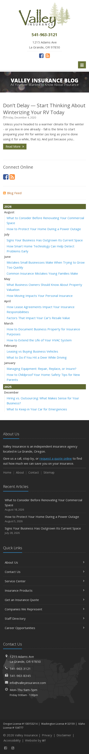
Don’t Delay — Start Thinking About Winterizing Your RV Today (44, 109)
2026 (8, 206)
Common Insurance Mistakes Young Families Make (42, 273)
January (10, 363)
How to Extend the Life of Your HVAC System (39, 340)
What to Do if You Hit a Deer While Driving (37, 357)
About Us (11, 562)
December (11, 392)
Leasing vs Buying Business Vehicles (32, 351)
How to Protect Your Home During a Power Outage (44, 229)
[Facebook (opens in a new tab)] (41, 55)
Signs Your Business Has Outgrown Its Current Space (45, 240)
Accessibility (12, 740)
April (7, 301)
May (7, 279)
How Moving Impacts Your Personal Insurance (40, 296)
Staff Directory (15, 618)
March (8, 323)
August (9, 212)
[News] (48, 55)
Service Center (15, 581)
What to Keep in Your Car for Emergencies (37, 409)
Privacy (47, 735)
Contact (33, 472)
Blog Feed (14, 193)
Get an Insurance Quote (22, 600)
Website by (35, 740)
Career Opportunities (20, 628)
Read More (13, 146)
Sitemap (48, 472)
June (7, 257)
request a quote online (56, 458)
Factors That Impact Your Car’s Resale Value (38, 318)
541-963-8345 (20, 676)
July (7, 234)
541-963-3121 (20, 668)
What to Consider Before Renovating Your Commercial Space (43, 504)
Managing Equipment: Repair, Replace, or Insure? (41, 369)
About (20, 472)
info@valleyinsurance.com (28, 683)
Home (7, 472)
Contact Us (12, 572)
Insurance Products (18, 590)
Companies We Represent (23, 609)
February (10, 346)
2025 (8, 387)
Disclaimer (64, 735)
